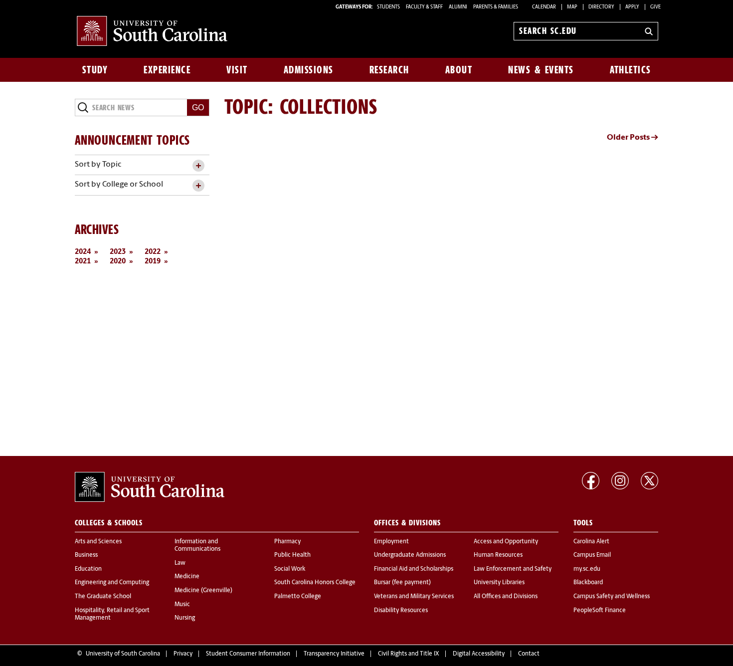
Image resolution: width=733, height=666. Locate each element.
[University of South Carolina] (149, 487)
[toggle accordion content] (198, 166)
